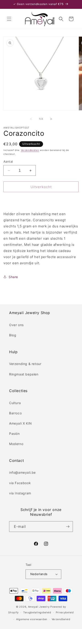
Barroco (15, 413)
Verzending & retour (25, 364)
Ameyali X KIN (20, 423)
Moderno (16, 444)
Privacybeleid (65, 612)
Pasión (14, 433)
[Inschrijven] (68, 526)
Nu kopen (41, 200)
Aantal (8, 161)
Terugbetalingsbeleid (37, 612)
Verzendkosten (30, 150)
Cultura (15, 403)
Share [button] (13, 277)
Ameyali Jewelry (39, 606)
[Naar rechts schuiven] (51, 119)
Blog (12, 335)
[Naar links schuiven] (31, 119)
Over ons (16, 325)
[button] (9, 19)
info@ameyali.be (22, 472)
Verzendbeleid (61, 619)
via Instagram (20, 493)
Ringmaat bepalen (23, 374)
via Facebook (20, 483)
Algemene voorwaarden (31, 619)
